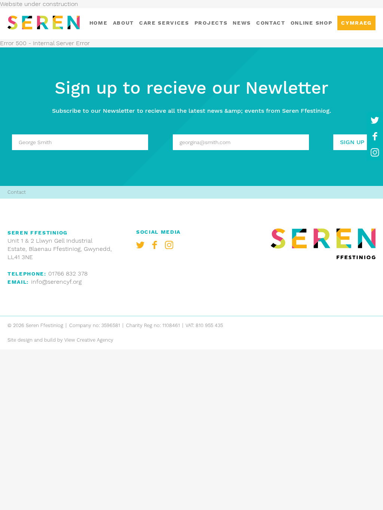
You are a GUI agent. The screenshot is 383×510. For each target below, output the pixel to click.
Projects (210, 23)
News (242, 23)
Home (98, 23)
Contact (270, 23)
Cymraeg (356, 23)
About (123, 23)
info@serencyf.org (56, 281)
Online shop (311, 23)
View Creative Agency (88, 340)
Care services (164, 23)
